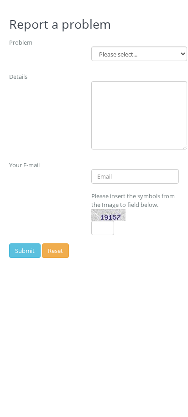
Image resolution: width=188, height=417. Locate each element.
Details (18, 76)
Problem (20, 42)
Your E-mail (24, 165)
